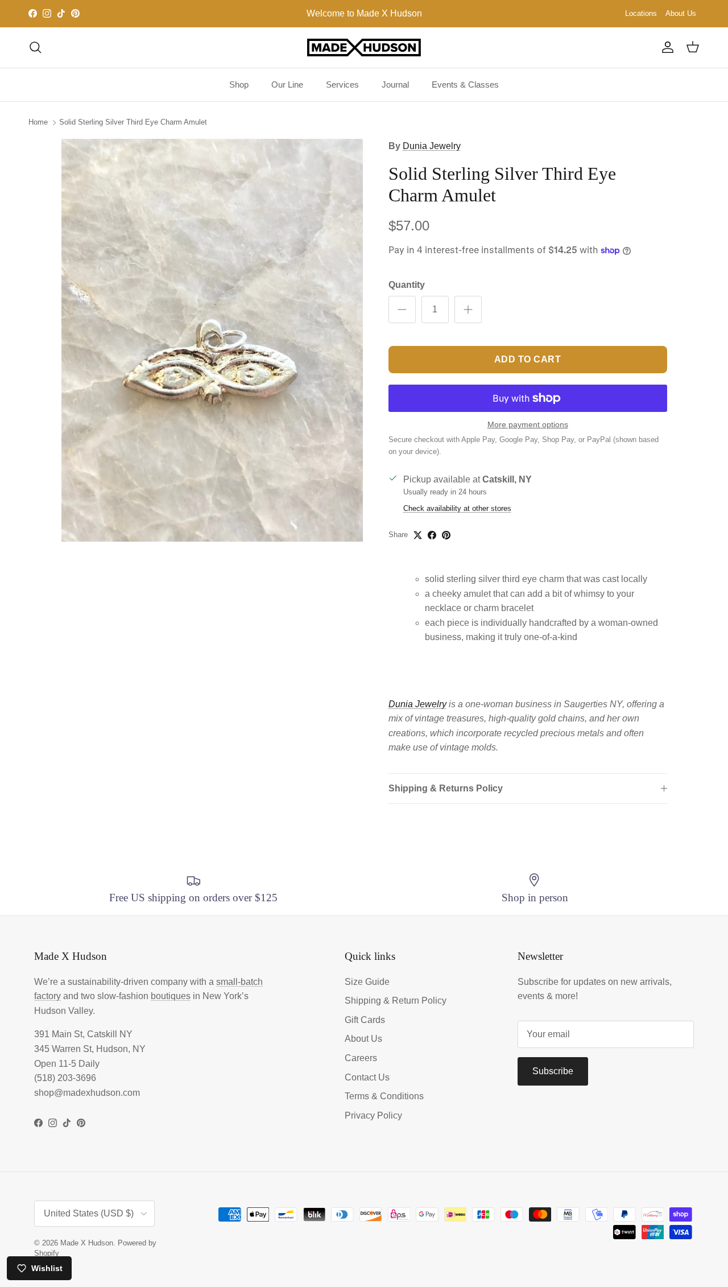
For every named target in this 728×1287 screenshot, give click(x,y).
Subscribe (552, 1071)
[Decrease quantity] (402, 309)
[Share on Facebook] (432, 535)
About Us (680, 13)
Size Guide (367, 982)
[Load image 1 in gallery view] (212, 340)
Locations (641, 13)
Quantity (406, 285)
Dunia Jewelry (432, 146)
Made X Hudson (86, 1243)
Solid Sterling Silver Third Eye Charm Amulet (133, 122)
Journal (395, 84)
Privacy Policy (373, 1115)
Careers (361, 1058)
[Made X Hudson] (364, 47)
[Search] (35, 47)
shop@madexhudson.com (87, 1093)
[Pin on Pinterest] (446, 535)
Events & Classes (465, 84)
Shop (239, 84)
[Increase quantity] (468, 309)
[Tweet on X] (417, 535)
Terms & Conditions (384, 1096)
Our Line (287, 84)
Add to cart (527, 359)
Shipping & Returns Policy (445, 788)
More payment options (527, 424)
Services (342, 84)
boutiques (171, 996)
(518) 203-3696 (65, 1078)
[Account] (665, 47)
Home (38, 122)
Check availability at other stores (457, 508)
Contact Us (367, 1077)
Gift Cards (365, 1020)
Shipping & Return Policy (395, 1000)
